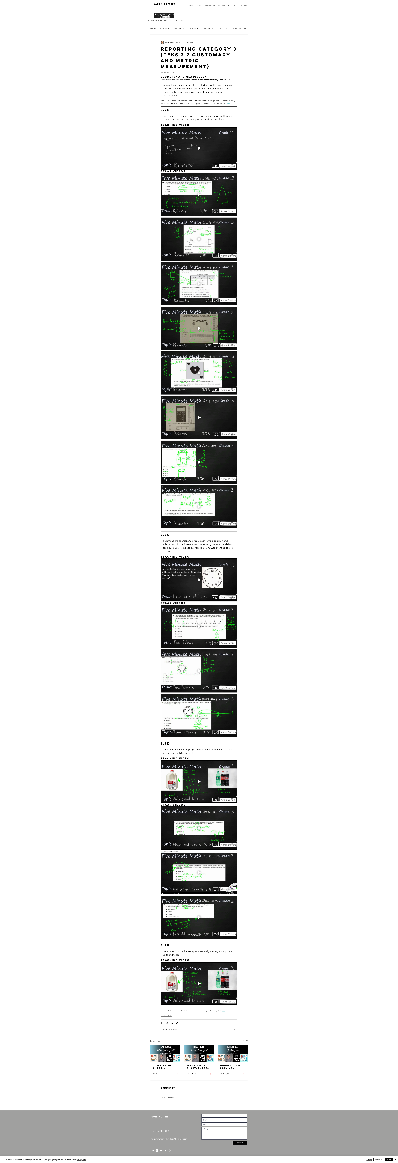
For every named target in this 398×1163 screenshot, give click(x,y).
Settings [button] (369, 1160)
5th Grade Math (194, 28)
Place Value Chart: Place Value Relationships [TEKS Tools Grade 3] (198, 1066)
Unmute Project (223, 28)
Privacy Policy (81, 1160)
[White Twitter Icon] (161, 1150)
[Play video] (199, 148)
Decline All (378, 1160)
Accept (389, 1160)
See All (245, 1041)
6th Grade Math (209, 28)
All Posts (153, 28)
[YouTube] (152, 1150)
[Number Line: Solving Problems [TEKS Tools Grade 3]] (233, 1053)
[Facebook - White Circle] (157, 1150)
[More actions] (236, 42)
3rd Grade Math (165, 28)
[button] (245, 28)
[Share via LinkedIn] (172, 1023)
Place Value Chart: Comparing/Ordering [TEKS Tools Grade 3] (165, 1066)
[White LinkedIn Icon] (165, 1150)
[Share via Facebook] (162, 1023)
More (234, 28)
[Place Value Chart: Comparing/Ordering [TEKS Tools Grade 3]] (165, 1053)
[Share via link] (177, 1023)
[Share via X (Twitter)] (167, 1023)
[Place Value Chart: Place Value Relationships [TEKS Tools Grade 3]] (199, 1053)
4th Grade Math (180, 28)
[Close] (395, 1159)
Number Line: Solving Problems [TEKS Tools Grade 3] (232, 1066)
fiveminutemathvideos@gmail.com (169, 1138)
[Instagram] (169, 1150)
